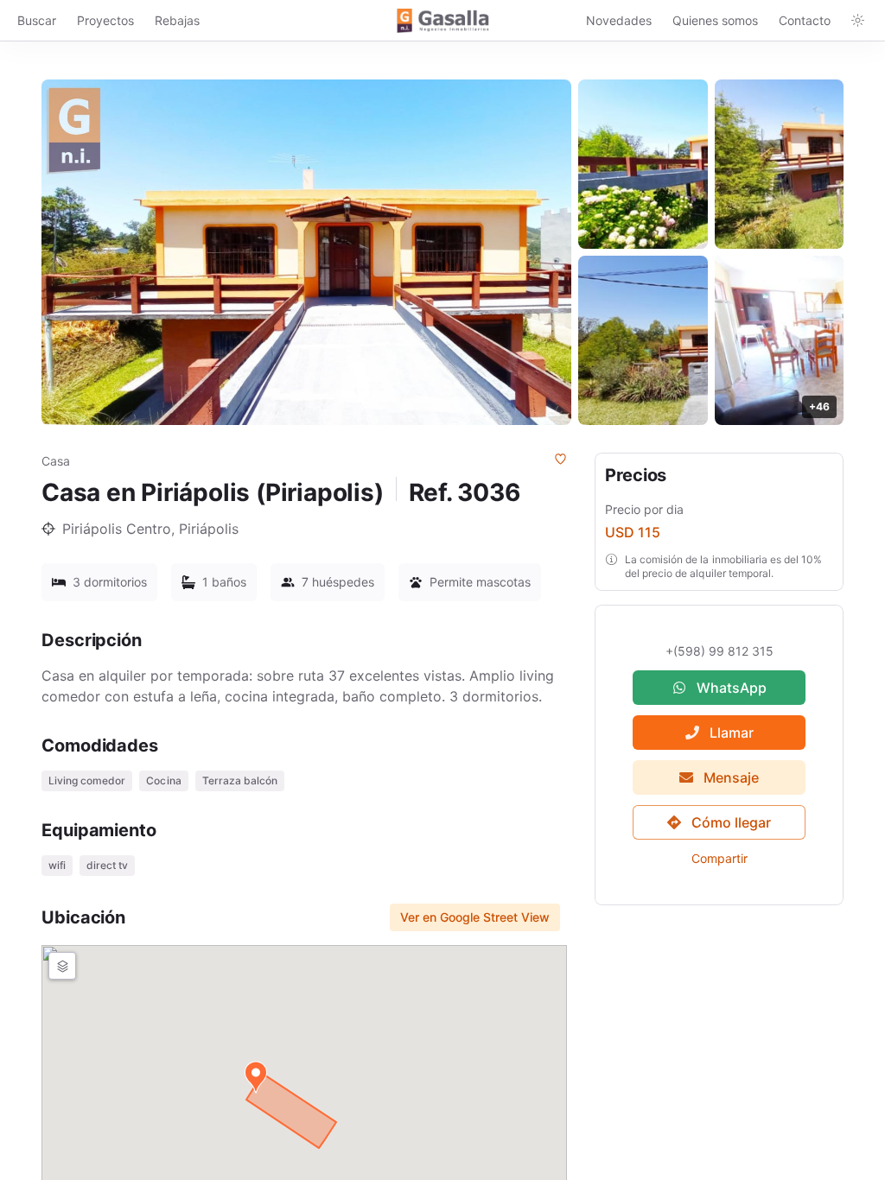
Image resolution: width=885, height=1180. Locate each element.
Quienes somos (715, 20)
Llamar (732, 732)
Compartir (719, 858)
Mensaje (731, 777)
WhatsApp (732, 687)
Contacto (805, 20)
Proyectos (105, 20)
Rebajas (177, 20)
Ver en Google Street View (475, 917)
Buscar (36, 20)
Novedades (619, 20)
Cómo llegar (731, 822)
